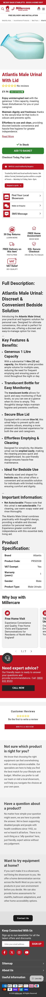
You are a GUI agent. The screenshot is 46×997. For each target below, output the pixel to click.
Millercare (18, 993)
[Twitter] (12, 952)
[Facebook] (4, 952)
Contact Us (23, 918)
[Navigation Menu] (43, 9)
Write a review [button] (25, 727)
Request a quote (13, 185)
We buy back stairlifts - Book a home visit (23, 2)
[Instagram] (19, 952)
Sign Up (36, 943)
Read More (8, 136)
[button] (38, 9)
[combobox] (2, 9)
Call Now (18, 687)
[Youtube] (27, 952)
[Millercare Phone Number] (13, 8)
